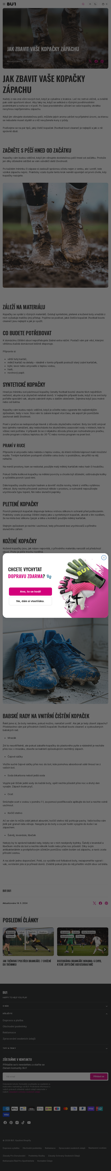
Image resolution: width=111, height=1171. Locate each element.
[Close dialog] (104, 557)
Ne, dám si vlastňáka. (30, 601)
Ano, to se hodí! (30, 591)
